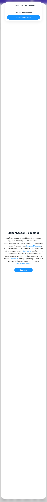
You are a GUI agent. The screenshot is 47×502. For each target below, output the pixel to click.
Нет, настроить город (23, 12)
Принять (23, 270)
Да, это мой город (23, 17)
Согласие (27, 251)
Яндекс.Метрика (33, 246)
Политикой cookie (23, 263)
